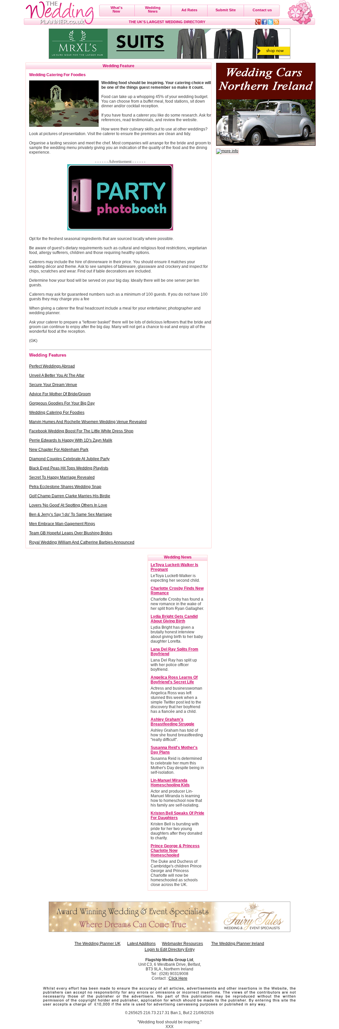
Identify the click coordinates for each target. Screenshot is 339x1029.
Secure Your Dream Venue (53, 384)
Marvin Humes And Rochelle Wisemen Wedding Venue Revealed (88, 421)
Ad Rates (189, 10)
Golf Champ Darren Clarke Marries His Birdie (69, 496)
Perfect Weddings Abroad (52, 366)
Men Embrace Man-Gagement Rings (62, 523)
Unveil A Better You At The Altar (56, 375)
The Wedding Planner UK (97, 943)
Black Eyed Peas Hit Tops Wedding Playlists (68, 468)
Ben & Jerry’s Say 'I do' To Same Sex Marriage (70, 514)
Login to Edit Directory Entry (170, 949)
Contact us (262, 10)
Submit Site (226, 10)
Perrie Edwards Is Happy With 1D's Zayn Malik (70, 440)
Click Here (178, 978)
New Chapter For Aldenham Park (58, 449)
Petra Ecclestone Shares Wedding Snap (65, 486)
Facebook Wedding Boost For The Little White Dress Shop (81, 431)
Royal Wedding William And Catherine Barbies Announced (81, 542)
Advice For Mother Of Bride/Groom (60, 394)
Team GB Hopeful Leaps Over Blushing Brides (70, 533)
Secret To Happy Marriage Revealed (62, 477)
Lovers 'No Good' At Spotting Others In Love (68, 505)
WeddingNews (153, 9)
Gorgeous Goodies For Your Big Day (62, 403)
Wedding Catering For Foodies (56, 412)
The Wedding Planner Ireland (237, 943)
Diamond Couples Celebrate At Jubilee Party (69, 459)
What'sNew (116, 9)
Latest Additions (141, 943)
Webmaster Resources (182, 943)
